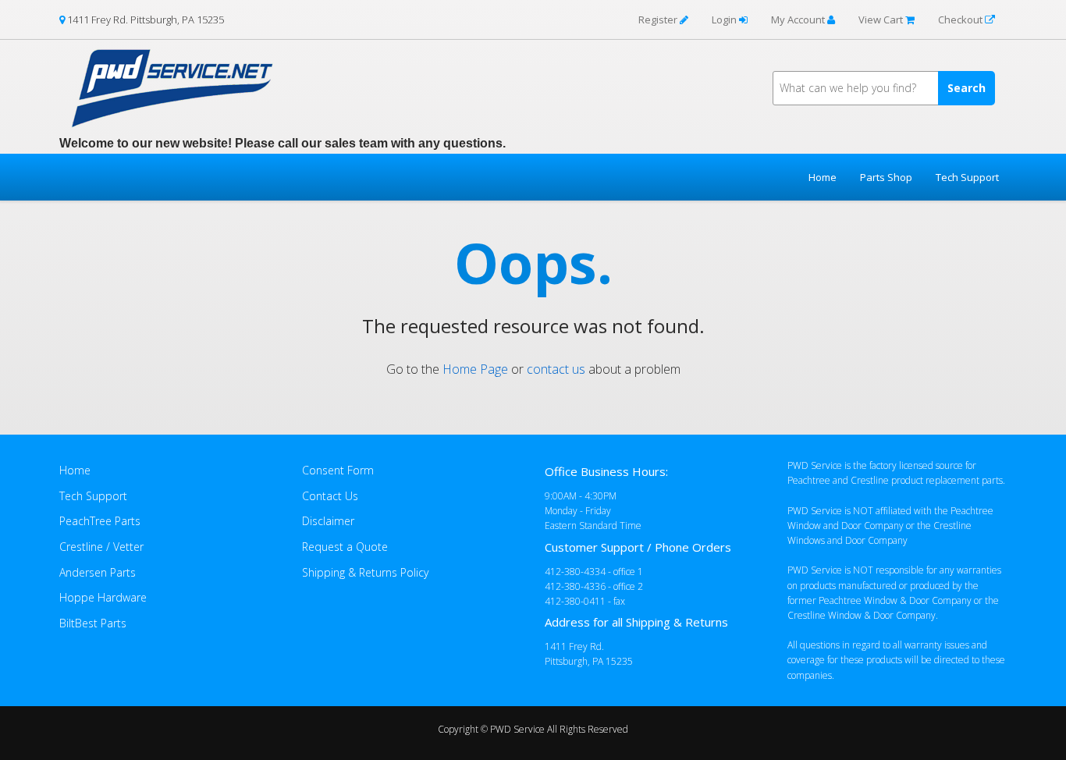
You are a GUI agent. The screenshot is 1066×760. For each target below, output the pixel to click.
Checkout (961, 19)
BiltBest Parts (92, 623)
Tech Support (967, 177)
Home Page (475, 369)
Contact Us (330, 495)
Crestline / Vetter (101, 546)
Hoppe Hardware (103, 597)
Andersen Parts (97, 572)
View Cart (881, 19)
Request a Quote (345, 546)
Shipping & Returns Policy (365, 572)
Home (822, 177)
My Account (799, 19)
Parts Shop (886, 177)
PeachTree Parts (99, 520)
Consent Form (338, 470)
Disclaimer (328, 520)
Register (659, 19)
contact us (556, 369)
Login (725, 19)
